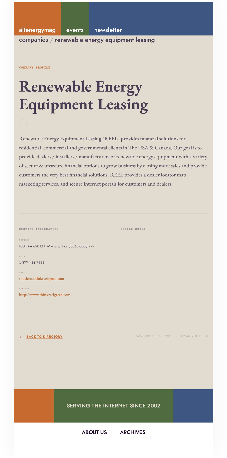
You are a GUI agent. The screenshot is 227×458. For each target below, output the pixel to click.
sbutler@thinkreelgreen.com (41, 278)
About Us (94, 432)
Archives (132, 432)
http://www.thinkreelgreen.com (44, 294)
